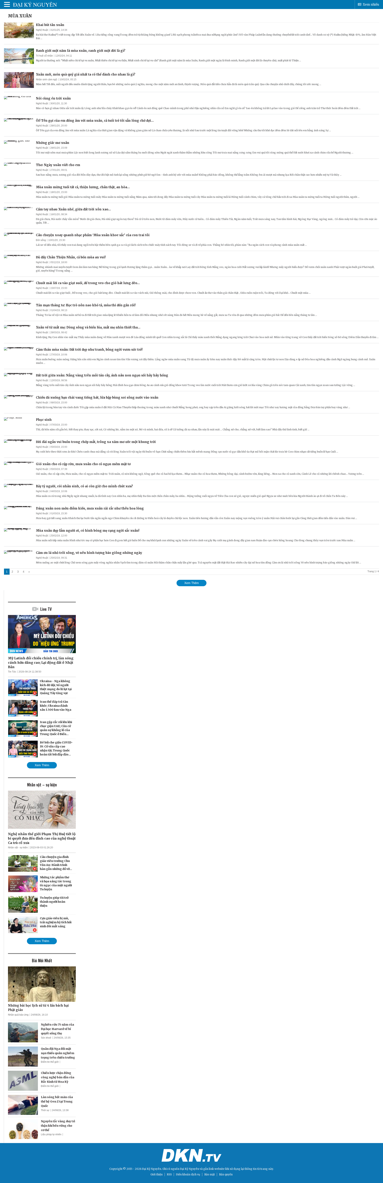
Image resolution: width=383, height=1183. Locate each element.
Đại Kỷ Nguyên (189, 1169)
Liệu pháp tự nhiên (51, 1134)
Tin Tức (12, 671)
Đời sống (41, 240)
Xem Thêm (191, 583)
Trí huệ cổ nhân (44, 55)
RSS (169, 1174)
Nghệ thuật (42, 30)
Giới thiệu (156, 1174)
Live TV (46, 609)
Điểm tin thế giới (50, 1062)
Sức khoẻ (46, 1037)
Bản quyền (226, 1174)
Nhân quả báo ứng (18, 1014)
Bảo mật (209, 1174)
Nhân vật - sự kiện (18, 847)
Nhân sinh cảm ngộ (46, 79)
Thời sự (45, 1110)
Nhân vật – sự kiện (42, 785)
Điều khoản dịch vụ (188, 1174)
